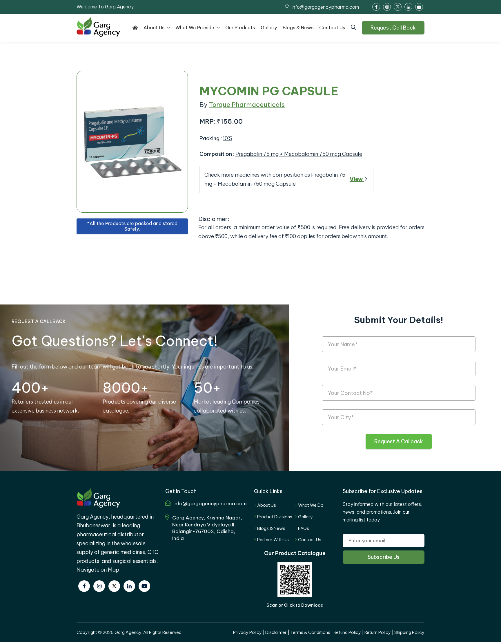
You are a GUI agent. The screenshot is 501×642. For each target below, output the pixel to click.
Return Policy (377, 632)
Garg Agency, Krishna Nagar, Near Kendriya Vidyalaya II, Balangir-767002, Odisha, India (207, 528)
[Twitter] (114, 586)
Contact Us (309, 539)
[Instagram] (99, 586)
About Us (266, 505)
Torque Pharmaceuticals (247, 105)
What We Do (311, 505)
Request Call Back (393, 27)
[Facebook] (84, 586)
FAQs (303, 528)
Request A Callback (398, 441)
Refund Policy (347, 632)
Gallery (305, 517)
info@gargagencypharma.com (325, 7)
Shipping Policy (409, 632)
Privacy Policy (247, 632)
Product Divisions (274, 517)
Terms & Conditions (310, 632)
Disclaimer (276, 632)
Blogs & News (271, 528)
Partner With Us (273, 539)
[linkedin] (129, 586)
